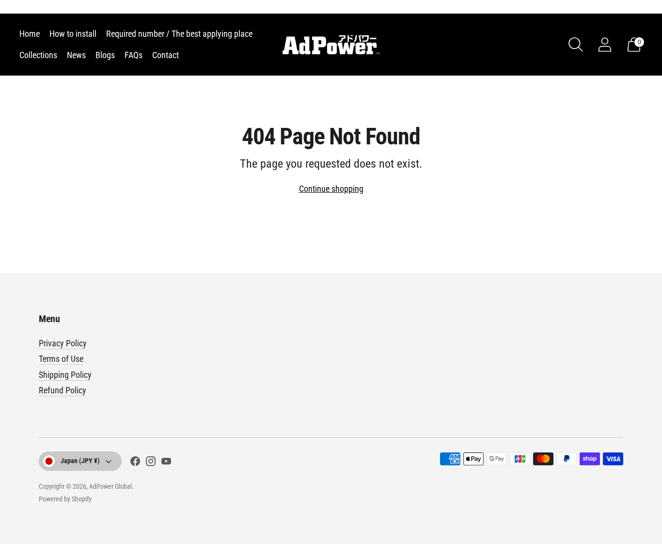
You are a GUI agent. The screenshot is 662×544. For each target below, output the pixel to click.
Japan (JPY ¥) (80, 461)
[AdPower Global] (331, 44)
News (76, 55)
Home (29, 34)
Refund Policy (62, 390)
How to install (72, 34)
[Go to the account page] (604, 44)
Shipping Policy (65, 375)
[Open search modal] (575, 44)
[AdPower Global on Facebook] (135, 463)
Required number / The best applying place (179, 34)
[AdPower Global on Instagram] (151, 463)
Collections (38, 55)
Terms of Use (61, 359)
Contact (165, 55)
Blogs (105, 55)
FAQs (133, 55)
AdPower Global (110, 486)
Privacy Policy (63, 343)
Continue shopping (331, 189)
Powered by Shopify (65, 499)
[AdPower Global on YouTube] (166, 463)
